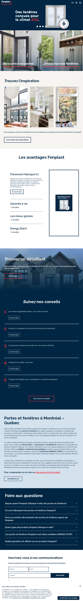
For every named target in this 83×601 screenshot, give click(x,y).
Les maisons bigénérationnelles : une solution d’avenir (28, 311)
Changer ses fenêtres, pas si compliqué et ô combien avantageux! (32, 379)
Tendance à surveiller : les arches (21, 362)
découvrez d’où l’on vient (48, 472)
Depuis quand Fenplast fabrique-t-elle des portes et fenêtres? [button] (36, 503)
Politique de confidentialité (36, 582)
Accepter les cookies (68, 598)
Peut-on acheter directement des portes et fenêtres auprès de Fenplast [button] (36, 519)
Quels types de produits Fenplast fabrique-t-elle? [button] (29, 527)
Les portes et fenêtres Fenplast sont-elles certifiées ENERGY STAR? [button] (38, 534)
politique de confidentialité (21, 598)
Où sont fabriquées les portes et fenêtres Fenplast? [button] (30, 510)
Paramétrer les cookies (38, 598)
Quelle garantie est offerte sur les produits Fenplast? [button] (31, 541)
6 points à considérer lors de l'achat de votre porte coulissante (32, 328)
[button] (80, 3)
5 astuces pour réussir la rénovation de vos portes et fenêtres (31, 345)
